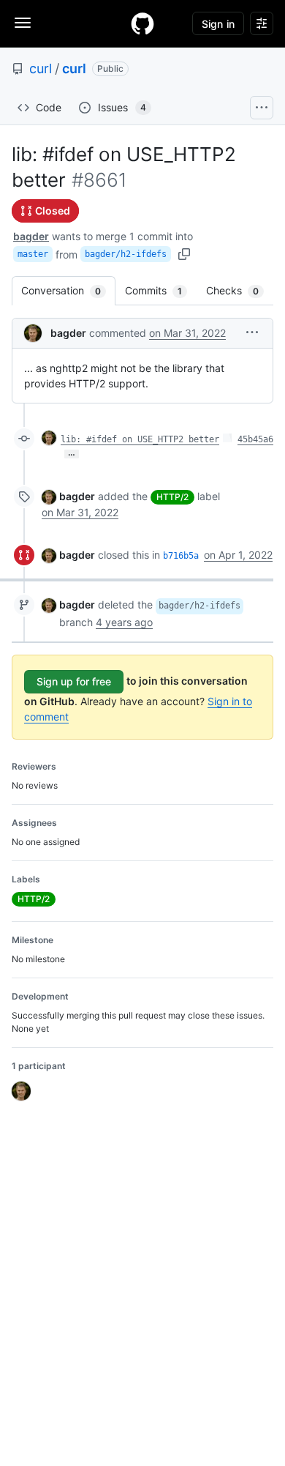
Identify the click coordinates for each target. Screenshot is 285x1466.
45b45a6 (255, 439)
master (33, 254)
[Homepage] (142, 23)
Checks (239, 290)
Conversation (68, 290)
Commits (161, 290)
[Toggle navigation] (23, 23)
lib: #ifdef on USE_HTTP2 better (140, 439)
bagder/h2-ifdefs (126, 254)
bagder (31, 236)
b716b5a (181, 556)
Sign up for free (74, 681)
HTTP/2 (172, 496)
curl (40, 68)
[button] (252, 332)
